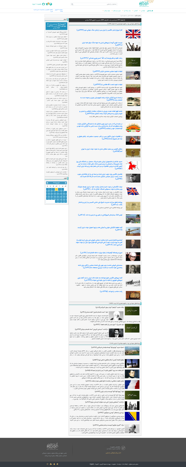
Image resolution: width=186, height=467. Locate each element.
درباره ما (119, 464)
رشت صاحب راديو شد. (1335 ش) (111, 291)
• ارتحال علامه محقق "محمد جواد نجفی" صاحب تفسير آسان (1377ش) (56, 56)
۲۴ (56, 198)
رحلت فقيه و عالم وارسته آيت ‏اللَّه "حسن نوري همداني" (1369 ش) (101, 58)
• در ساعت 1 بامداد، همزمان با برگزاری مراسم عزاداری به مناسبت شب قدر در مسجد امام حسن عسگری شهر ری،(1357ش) (56, 107)
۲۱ (65, 198)
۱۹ (50, 195)
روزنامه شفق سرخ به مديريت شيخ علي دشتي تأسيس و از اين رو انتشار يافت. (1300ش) (100, 203)
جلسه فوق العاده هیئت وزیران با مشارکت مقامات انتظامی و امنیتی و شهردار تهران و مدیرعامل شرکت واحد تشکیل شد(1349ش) (100, 112)
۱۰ (56, 192)
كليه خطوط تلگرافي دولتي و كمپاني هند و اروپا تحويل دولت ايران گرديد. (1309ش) (99, 228)
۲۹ (62, 201)
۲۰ (47, 195)
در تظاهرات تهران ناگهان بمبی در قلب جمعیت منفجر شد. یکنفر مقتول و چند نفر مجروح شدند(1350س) (99, 137)
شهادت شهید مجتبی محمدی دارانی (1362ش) (107, 71)
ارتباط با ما (125, 464)
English (92, 464)
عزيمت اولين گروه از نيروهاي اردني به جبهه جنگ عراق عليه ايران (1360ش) (102, 43)
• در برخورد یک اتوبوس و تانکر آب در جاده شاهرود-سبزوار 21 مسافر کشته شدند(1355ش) (56, 87)
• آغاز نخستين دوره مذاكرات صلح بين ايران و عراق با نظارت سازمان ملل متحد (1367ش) (56, 52)
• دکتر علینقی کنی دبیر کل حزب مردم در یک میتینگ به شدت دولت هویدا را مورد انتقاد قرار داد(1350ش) (56, 81)
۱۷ (56, 195)
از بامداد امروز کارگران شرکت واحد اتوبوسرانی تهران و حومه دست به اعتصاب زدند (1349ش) (101, 98)
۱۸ (53, 195)
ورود (33, 4)
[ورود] (54, 464)
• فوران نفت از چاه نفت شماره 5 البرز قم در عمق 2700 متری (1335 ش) (56, 42)
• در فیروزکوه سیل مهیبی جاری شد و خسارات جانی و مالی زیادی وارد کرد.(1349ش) (56, 75)
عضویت (38, 4)
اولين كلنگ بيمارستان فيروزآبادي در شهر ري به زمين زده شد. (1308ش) (100, 215)
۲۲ (62, 198)
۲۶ (50, 198)
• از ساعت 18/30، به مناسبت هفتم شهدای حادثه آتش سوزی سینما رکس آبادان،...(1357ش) (56, 100)
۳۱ (56, 201)
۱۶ (59, 195)
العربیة (97, 464)
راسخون (149, 11)
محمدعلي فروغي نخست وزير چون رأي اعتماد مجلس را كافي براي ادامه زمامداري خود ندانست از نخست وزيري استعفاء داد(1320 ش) (100, 266)
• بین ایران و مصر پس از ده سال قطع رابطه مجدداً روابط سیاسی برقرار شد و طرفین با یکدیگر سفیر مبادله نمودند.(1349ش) (56, 69)
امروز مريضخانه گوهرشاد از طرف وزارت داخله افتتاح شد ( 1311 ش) (101, 252)
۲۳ (59, 198)
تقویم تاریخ (123, 15)
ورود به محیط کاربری (105, 464)
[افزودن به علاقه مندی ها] (47, 464)
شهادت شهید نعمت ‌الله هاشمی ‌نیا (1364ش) (107, 84)
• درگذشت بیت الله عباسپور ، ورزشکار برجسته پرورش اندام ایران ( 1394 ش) (56, 136)
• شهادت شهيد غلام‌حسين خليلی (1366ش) (57, 65)
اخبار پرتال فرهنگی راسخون (113, 453)
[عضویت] (51, 464)
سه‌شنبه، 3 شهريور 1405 (59, 10)
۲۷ (47, 198)
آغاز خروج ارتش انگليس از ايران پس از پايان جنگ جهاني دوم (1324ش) (99, 30)
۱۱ (53, 192)
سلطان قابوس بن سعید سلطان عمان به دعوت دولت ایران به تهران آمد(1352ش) (101, 150)
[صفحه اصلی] (57, 464)
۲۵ (53, 198)
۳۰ (59, 201)
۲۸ (65, 201)
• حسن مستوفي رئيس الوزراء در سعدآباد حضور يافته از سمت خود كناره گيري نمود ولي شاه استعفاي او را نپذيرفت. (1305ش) (56, 130)
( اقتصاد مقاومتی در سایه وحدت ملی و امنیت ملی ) (43, 10)
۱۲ (50, 192)
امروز (65, 19)
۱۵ (62, 195)
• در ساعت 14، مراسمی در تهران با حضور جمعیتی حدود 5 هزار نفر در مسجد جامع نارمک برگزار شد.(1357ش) (56, 94)
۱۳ (47, 192)
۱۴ (65, 195)
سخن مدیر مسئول (133, 464)
